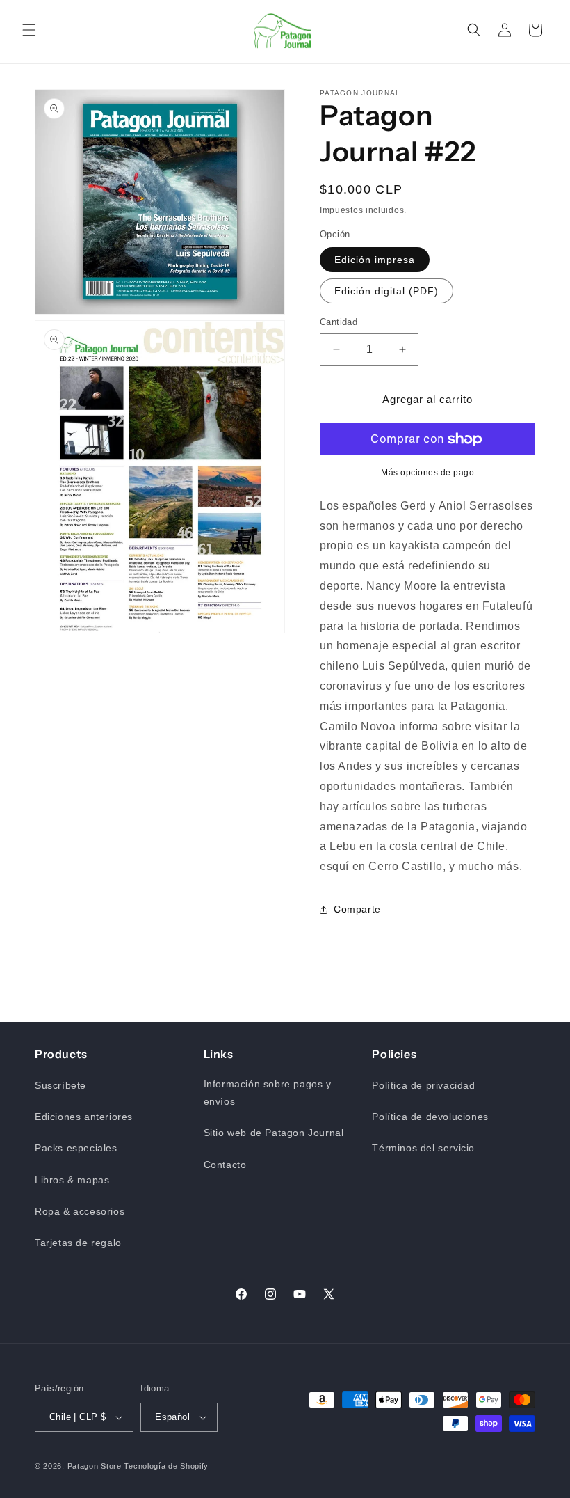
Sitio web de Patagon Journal (274, 1132)
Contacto (225, 1164)
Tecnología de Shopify (166, 1466)
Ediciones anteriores (84, 1116)
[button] (29, 30)
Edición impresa (374, 259)
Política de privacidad (423, 1085)
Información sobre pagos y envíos (268, 1092)
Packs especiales (76, 1147)
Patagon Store (94, 1466)
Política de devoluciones (430, 1116)
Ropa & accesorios (79, 1211)
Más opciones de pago (427, 473)
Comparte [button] (357, 909)
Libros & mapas (72, 1179)
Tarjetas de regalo (78, 1242)
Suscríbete (60, 1085)
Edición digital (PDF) (386, 291)
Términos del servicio (423, 1147)
